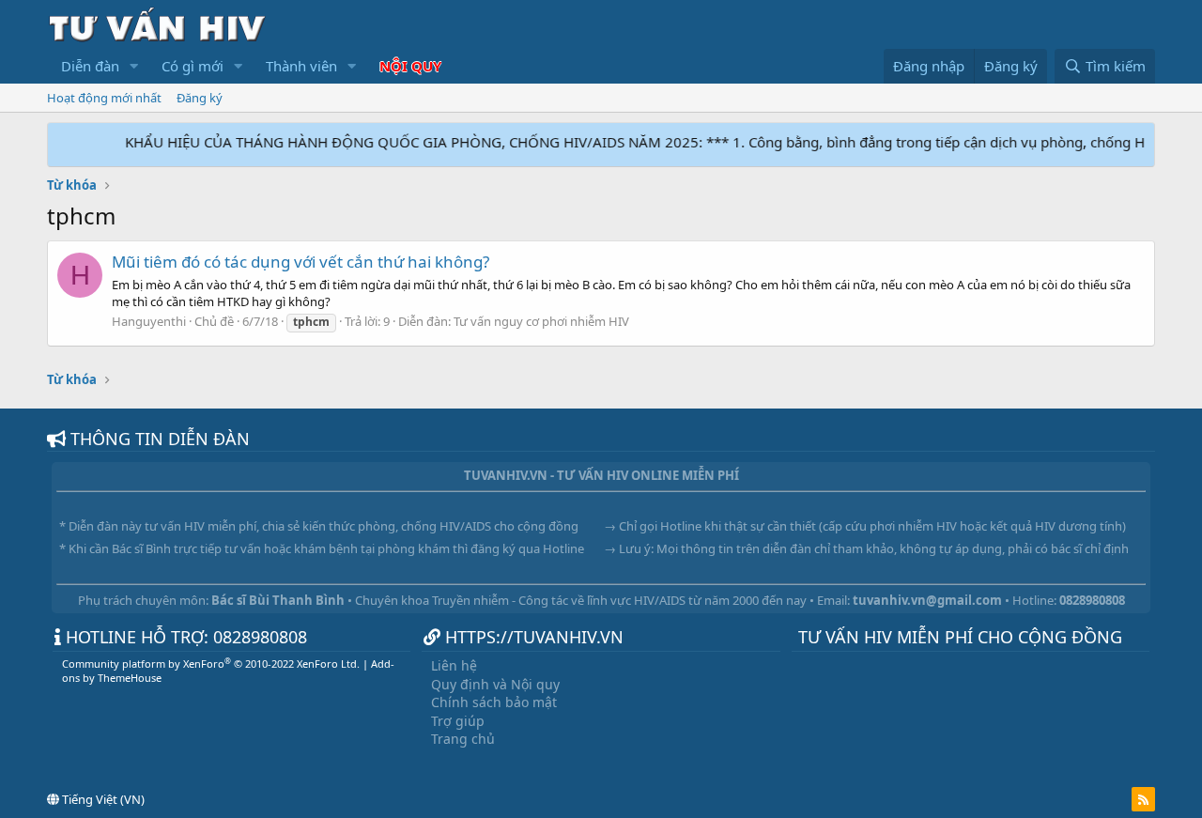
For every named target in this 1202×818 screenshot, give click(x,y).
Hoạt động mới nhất (104, 97)
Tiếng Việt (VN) (102, 799)
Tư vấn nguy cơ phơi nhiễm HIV (541, 321)
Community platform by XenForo (211, 663)
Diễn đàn (90, 65)
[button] (134, 66)
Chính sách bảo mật (494, 702)
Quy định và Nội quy (495, 684)
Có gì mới (192, 65)
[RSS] (1143, 799)
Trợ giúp (458, 721)
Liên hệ (454, 665)
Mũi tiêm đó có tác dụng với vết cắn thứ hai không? (300, 261)
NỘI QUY (410, 65)
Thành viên (301, 65)
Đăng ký (200, 97)
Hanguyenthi (149, 321)
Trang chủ (463, 739)
